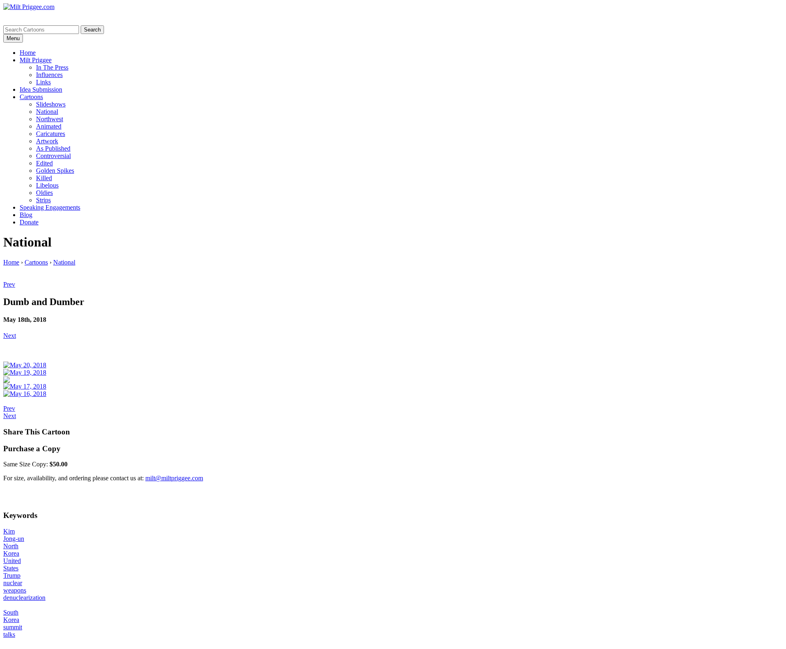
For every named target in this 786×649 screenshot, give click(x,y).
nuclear (12, 582)
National (47, 111)
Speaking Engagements (50, 207)
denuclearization (24, 597)
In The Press (52, 67)
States (10, 568)
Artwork (47, 141)
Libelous (47, 185)
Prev (9, 284)
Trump (11, 575)
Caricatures (50, 133)
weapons (14, 590)
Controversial (53, 155)
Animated (48, 126)
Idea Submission (41, 89)
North (10, 546)
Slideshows (51, 104)
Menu (13, 38)
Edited (44, 163)
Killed (44, 177)
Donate (29, 222)
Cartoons (31, 96)
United (12, 560)
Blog (26, 214)
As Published (53, 148)
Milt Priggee (36, 60)
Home (28, 52)
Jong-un (13, 538)
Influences (49, 74)
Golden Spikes (55, 170)
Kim (9, 531)
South (10, 612)
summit (12, 627)
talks (9, 634)
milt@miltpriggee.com (174, 478)
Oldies (44, 192)
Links (43, 82)
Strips (43, 200)
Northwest (49, 118)
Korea (11, 553)
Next (9, 335)
